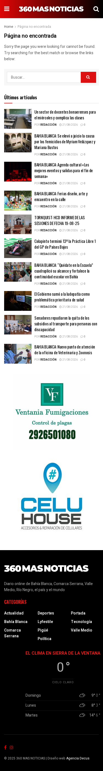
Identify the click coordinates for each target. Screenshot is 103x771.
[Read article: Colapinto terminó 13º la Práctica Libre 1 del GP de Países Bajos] (18, 248)
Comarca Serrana (12, 633)
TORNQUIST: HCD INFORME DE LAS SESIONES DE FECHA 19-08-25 (59, 220)
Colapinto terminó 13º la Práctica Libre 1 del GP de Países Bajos (65, 244)
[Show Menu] (6, 9)
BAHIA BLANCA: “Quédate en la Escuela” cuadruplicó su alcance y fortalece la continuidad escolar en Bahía (63, 270)
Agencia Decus (78, 758)
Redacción (48, 125)
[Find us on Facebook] (5, 748)
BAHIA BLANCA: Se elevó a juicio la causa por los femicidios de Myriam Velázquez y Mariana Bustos (64, 141)
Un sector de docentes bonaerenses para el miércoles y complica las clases (65, 114)
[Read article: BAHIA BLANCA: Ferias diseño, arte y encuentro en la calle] (18, 200)
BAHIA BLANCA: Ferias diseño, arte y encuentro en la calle (61, 196)
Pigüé (43, 630)
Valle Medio (81, 630)
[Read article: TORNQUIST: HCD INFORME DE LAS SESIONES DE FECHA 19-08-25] (18, 224)
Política (44, 639)
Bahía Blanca (15, 622)
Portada (78, 613)
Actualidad (14, 613)
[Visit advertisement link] (51, 411)
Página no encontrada (34, 26)
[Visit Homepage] (51, 9)
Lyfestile (45, 622)
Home (8, 26)
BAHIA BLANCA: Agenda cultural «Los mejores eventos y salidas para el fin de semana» (63, 170)
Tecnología (81, 622)
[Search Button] (96, 9)
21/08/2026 (70, 125)
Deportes (46, 613)
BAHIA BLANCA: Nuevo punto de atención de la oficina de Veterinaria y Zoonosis (64, 349)
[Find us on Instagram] (11, 748)
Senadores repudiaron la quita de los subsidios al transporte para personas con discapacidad (65, 323)
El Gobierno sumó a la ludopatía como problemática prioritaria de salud (62, 297)
